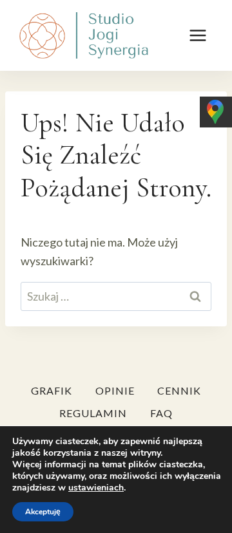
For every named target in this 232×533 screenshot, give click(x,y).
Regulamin (93, 413)
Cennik (179, 390)
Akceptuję (43, 512)
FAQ (161, 413)
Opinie (115, 390)
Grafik (51, 390)
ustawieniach (96, 488)
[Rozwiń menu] (197, 35)
